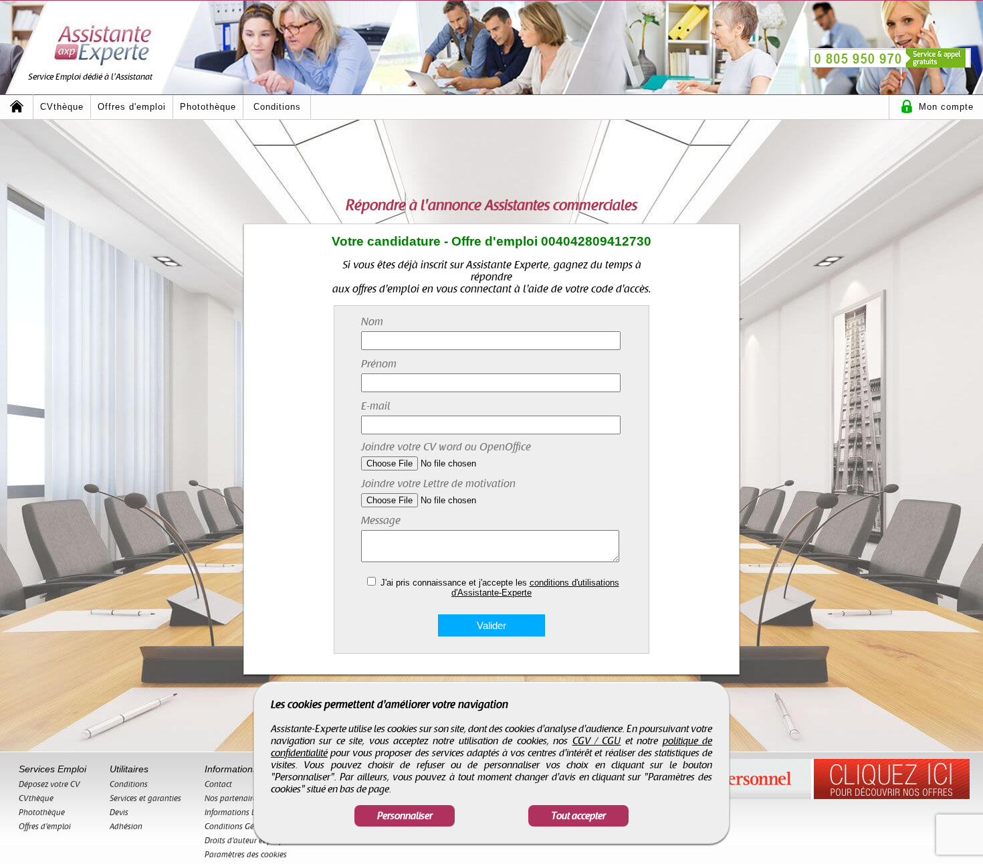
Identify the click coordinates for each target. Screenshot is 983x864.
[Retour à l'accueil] (16, 106)
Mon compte (946, 107)
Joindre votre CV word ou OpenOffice (446, 447)
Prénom (379, 364)
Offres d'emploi (132, 107)
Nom (372, 322)
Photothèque (208, 107)
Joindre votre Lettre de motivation (438, 484)
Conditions (277, 107)
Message (381, 521)
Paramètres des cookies (246, 854)
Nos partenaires (232, 798)
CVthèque (62, 107)
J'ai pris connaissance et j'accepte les (499, 588)
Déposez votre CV (49, 784)
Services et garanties (145, 798)
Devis (119, 812)
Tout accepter (578, 816)
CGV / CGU (596, 741)
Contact (218, 784)
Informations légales (240, 812)
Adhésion (126, 826)
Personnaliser (405, 816)
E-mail (376, 406)
